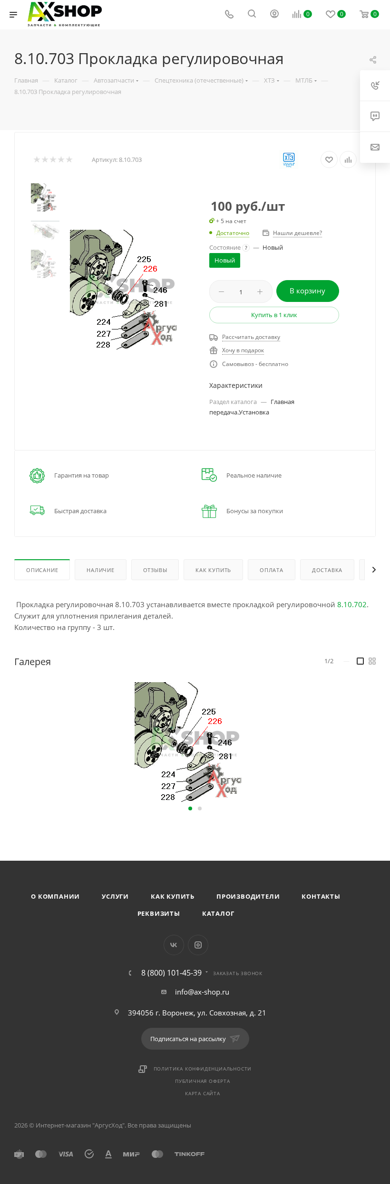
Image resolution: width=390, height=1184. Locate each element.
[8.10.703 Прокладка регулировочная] (130, 289)
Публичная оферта (202, 1081)
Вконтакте (174, 945)
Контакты (321, 896)
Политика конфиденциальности (203, 1068)
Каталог (218, 913)
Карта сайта (202, 1093)
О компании (55, 896)
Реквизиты (158, 913)
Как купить (173, 896)
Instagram (198, 945)
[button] (190, 808)
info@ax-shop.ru (202, 991)
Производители (248, 896)
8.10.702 (352, 604)
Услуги (115, 896)
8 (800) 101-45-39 (171, 973)
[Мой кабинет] (274, 14)
